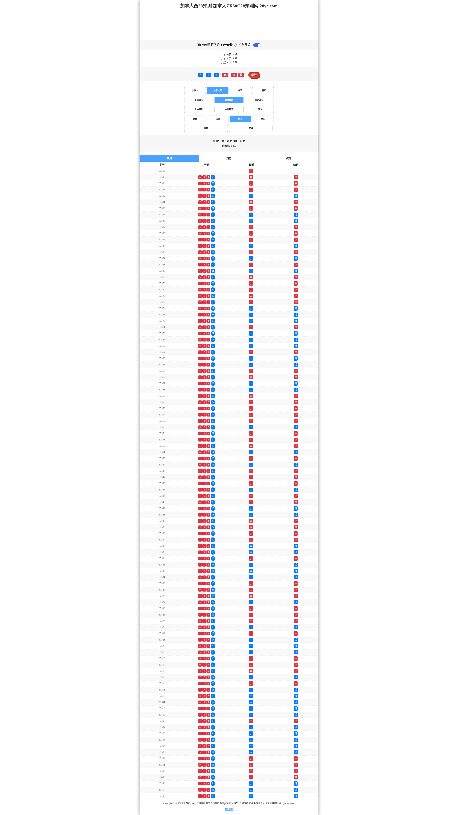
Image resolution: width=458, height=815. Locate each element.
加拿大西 (217, 90)
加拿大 (195, 90)
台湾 (240, 90)
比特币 (263, 90)
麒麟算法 (229, 100)
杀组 (218, 119)
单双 (263, 119)
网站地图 (229, 809)
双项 (206, 128)
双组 (251, 128)
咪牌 (254, 74)
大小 (240, 119)
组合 (195, 119)
